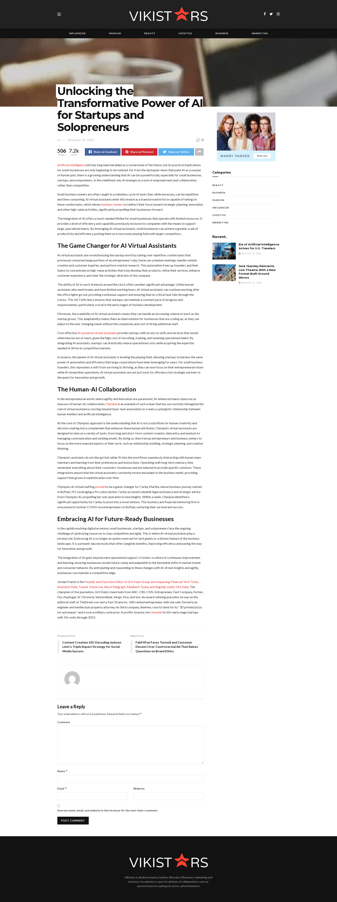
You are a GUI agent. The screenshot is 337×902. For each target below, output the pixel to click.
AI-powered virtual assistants (97, 333)
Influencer (77, 33)
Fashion (115, 33)
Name (62, 771)
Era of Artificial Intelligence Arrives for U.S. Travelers (259, 246)
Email (62, 788)
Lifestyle (185, 33)
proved (100, 486)
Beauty (149, 33)
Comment (63, 722)
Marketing (260, 33)
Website (139, 788)
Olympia (111, 404)
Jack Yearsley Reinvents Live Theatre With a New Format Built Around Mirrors (257, 271)
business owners (112, 204)
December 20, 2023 (81, 140)
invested (157, 612)
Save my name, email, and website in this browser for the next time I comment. (107, 810)
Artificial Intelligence (71, 165)
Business (222, 33)
